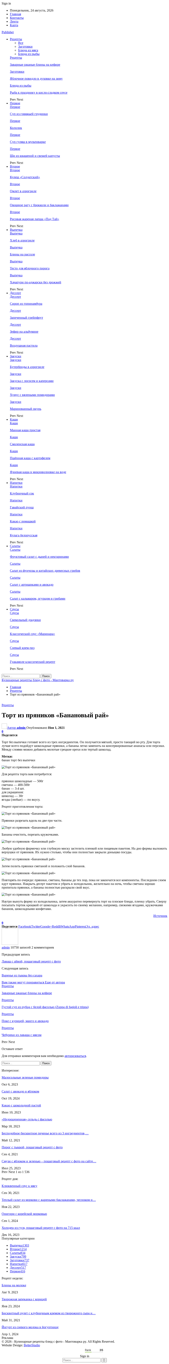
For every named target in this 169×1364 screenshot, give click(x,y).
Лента (14, 21)
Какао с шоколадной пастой (21, 1105)
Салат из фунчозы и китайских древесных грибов (45, 570)
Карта (14, 25)
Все (20, 43)
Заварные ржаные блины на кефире (35, 64)
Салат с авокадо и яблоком (20, 1091)
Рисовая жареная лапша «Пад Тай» (34, 219)
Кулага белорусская (23, 535)
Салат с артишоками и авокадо (31, 584)
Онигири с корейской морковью (24, 1214)
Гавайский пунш (22, 507)
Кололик (16, 128)
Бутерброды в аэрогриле (27, 367)
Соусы (14, 609)
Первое (15, 103)
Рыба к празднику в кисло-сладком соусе (38, 92)
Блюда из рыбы (29, 54)
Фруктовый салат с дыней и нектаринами (39, 556)
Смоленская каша (22, 444)
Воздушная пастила (24, 345)
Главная (15, 14)
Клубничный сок (22, 493)
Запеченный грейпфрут (26, 317)
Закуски (15, 356)
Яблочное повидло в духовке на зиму (36, 78)
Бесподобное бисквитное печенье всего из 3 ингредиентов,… (45, 1133)
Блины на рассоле (22, 254)
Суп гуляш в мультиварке (28, 142)
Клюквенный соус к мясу (19, 1186)
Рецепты (16, 39)
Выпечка (16, 229)
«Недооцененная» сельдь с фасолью (27, 1119)
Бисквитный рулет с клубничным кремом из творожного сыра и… (49, 1313)
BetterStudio (32, 1345)
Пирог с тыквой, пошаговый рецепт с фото (32, 1147)
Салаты (15, 546)
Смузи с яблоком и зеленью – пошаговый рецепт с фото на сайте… (49, 1161)
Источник (160, 916)
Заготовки (25, 46)
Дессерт (15, 293)
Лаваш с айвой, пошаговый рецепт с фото (31, 961)
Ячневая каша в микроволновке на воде (38, 472)
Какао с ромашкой (23, 521)
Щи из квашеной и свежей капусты (35, 156)
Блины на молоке (14, 1285)
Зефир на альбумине (24, 331)
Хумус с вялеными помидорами (32, 395)
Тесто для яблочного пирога (29, 268)
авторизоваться (75, 1056)
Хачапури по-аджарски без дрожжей (35, 282)
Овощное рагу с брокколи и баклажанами (39, 205)
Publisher (8, 32)
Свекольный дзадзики (25, 620)
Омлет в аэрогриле (23, 191)
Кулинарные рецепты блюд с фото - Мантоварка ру (38, 680)
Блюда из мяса (28, 50)
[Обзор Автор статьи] (10, 943)
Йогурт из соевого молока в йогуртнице (30, 1327)
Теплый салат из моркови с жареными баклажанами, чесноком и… (49, 1200)
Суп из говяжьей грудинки (29, 114)
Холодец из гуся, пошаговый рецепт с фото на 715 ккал (41, 1227)
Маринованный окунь (25, 409)
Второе (15, 166)
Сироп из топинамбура (26, 303)
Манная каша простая (25, 430)
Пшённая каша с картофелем (30, 458)
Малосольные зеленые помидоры (25, 1077)
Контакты (17, 18)
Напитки (16, 482)
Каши (14, 419)
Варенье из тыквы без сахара (22, 975)
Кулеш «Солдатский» (25, 177)
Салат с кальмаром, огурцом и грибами (37, 598)
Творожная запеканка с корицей (24, 1299)
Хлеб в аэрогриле (22, 240)
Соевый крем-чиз (22, 648)
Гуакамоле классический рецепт (32, 662)
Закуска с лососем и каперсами (32, 381)
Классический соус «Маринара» (32, 634)
